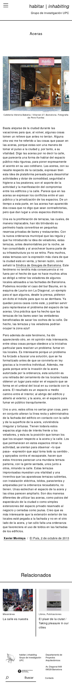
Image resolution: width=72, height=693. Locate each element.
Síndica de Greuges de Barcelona (38, 265)
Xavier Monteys (15, 538)
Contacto (49, 677)
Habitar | (49, 6)
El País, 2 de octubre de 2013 (49, 538)
